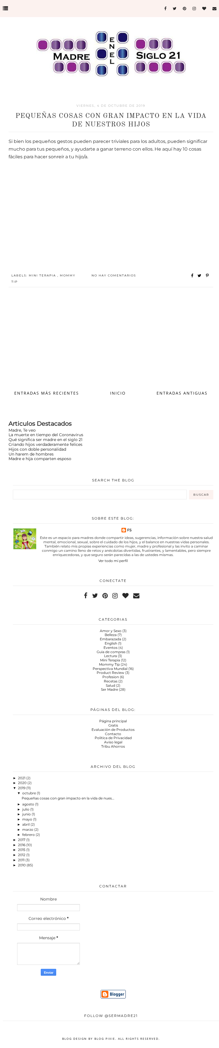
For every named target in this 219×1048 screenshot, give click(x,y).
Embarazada (110, 639)
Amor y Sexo (110, 631)
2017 (22, 840)
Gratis (113, 725)
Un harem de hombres (31, 454)
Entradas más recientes (46, 393)
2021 (22, 778)
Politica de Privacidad (113, 738)
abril (26, 824)
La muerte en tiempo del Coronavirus (46, 434)
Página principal (113, 721)
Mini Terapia (43, 275)
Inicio (118, 393)
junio (27, 814)
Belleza (111, 635)
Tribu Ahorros (113, 746)
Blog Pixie (104, 1039)
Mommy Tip (109, 664)
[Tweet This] (200, 275)
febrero (29, 834)
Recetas (110, 681)
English (111, 643)
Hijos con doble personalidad (37, 449)
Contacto (113, 734)
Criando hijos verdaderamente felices (45, 444)
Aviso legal (113, 742)
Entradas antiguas (182, 393)
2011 (21, 860)
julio (26, 809)
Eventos (110, 647)
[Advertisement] (111, 341)
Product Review (110, 672)
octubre (29, 793)
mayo (27, 819)
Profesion (110, 677)
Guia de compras (111, 652)
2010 (22, 865)
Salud (110, 685)
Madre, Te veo (22, 430)
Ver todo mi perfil (113, 561)
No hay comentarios (114, 275)
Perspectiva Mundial (110, 668)
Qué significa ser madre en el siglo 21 (45, 439)
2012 (22, 855)
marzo (28, 829)
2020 (22, 783)
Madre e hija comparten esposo (40, 458)
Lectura (110, 656)
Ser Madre (109, 689)
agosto (28, 804)
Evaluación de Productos (113, 729)
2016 (22, 845)
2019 (22, 788)
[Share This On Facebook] (192, 275)
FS (129, 530)
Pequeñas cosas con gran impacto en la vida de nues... (68, 798)
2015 (22, 850)
